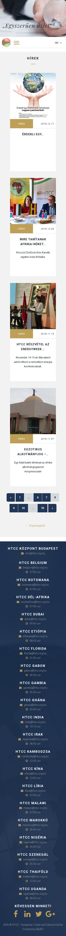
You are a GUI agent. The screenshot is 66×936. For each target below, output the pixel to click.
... (29, 497)
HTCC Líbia (33, 786)
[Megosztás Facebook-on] (15, 914)
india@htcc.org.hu (35, 722)
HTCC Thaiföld (33, 872)
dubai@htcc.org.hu (35, 619)
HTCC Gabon (33, 666)
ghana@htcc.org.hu (35, 704)
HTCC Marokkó (33, 820)
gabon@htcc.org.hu (35, 670)
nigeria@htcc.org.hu (35, 842)
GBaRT (40, 929)
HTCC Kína (33, 769)
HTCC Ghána (33, 700)
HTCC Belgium (33, 563)
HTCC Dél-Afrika (33, 597)
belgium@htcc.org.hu (35, 567)
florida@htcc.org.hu (35, 653)
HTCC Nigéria (33, 837)
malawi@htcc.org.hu (35, 807)
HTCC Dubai (33, 614)
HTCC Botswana (33, 580)
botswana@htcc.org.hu (35, 584)
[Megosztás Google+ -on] (50, 914)
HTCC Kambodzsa (33, 751)
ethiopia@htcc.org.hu (35, 636)
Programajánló (37, 525)
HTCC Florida (33, 648)
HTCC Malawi (33, 803)
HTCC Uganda (33, 889)
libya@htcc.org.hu (35, 790)
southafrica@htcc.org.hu (35, 601)
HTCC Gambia (33, 683)
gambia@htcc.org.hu (35, 687)
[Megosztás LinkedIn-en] (27, 914)
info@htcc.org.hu (35, 553)
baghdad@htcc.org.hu (35, 739)
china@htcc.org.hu (35, 773)
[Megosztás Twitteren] (38, 914)
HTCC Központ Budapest (33, 548)
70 (42, 508)
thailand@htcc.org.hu (35, 876)
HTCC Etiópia (33, 631)
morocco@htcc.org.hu (35, 825)
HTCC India (33, 717)
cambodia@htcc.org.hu (35, 756)
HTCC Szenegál (33, 854)
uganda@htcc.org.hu (35, 893)
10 (23, 508)
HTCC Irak (33, 734)
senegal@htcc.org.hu (35, 859)
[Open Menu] (16, 42)
